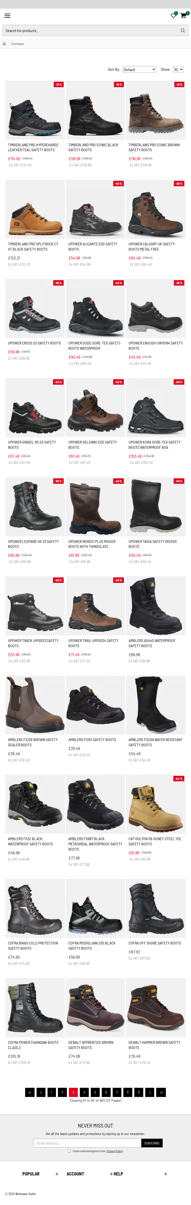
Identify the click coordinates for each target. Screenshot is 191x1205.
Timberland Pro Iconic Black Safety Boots (93, 147)
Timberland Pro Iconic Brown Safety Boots (154, 147)
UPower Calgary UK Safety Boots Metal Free (152, 246)
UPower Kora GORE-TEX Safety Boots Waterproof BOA (155, 445)
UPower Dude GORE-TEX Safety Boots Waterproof (94, 345)
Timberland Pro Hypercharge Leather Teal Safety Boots (33, 147)
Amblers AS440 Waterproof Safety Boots (152, 643)
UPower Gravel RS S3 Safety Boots (32, 445)
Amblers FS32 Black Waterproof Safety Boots (30, 841)
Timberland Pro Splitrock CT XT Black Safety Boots (33, 246)
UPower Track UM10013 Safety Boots (33, 643)
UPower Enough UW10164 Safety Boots (156, 345)
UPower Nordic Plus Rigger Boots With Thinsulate (91, 544)
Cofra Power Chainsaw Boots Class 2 (33, 1045)
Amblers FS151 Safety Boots (92, 739)
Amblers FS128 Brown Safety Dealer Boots (33, 742)
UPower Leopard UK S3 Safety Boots (33, 544)
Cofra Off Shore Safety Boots (155, 943)
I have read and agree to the (98, 1151)
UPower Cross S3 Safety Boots (34, 342)
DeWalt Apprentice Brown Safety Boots (90, 1045)
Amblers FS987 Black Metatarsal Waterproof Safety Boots (95, 843)
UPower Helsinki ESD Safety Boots (92, 445)
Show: (165, 69)
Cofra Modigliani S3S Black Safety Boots (92, 945)
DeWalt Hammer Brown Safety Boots (154, 1045)
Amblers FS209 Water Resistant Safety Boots (156, 742)
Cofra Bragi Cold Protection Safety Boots (33, 945)
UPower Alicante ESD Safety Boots (92, 246)
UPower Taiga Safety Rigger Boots (153, 544)
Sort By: (114, 69)
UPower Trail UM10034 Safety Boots (93, 643)
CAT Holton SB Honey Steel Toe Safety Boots (155, 841)
